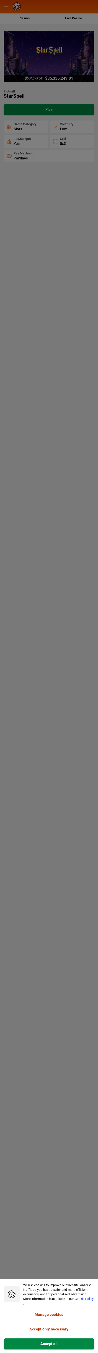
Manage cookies (49, 1314)
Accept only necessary (49, 1329)
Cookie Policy (84, 1299)
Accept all (49, 1344)
